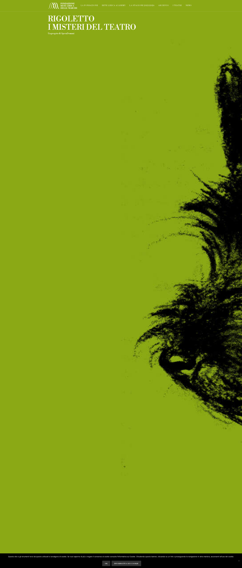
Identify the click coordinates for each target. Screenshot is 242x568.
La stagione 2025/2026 (142, 5)
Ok (106, 563)
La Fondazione (89, 5)
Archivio (163, 5)
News (189, 5)
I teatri (177, 5)
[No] (239, 560)
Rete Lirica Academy (114, 5)
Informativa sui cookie (126, 563)
